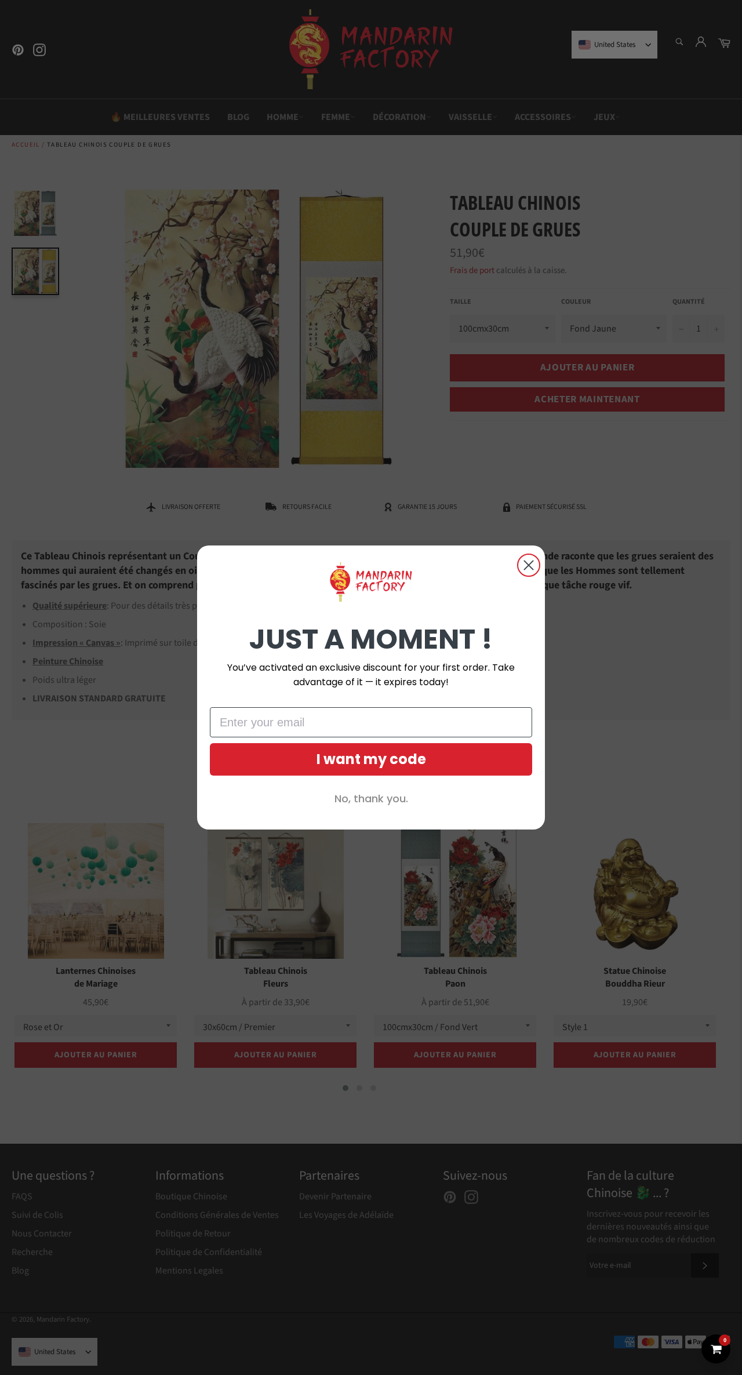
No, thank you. (371, 798)
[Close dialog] (529, 565)
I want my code (371, 759)
